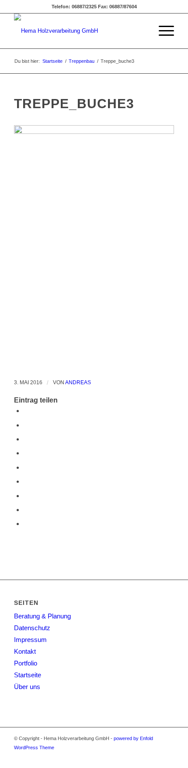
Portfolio (25, 663)
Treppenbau (81, 61)
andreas (78, 382)
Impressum (30, 639)
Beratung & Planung (42, 616)
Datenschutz (32, 627)
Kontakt (25, 651)
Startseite (52, 61)
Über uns (27, 686)
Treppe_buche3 (74, 103)
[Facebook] (167, 757)
